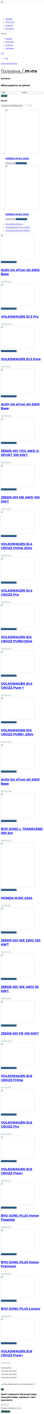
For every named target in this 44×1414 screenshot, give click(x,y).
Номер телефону (9, 1408)
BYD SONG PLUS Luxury (20, 1308)
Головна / (13, 71)
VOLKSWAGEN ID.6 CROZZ (17, 230)
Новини (9, 25)
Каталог (9, 19)
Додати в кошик (9, 262)
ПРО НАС (9, 22)
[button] (22, 33)
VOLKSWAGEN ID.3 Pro (20, 316)
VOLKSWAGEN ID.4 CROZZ (17, 227)
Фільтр (4, 96)
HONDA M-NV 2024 (16, 898)
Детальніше (21, 163)
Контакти (9, 29)
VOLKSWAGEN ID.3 (14, 224)
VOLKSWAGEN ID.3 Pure (21, 359)
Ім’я (3, 1405)
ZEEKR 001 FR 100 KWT (20, 1033)
